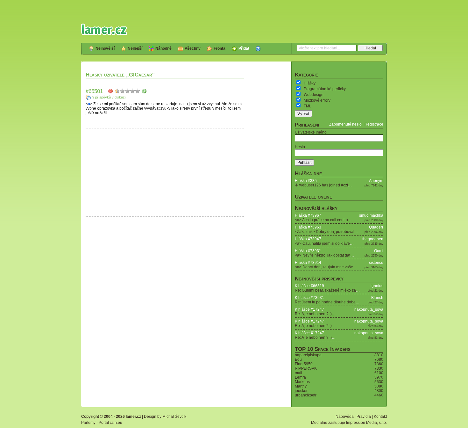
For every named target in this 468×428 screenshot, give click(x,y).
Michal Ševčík (174, 416)
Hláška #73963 (308, 227)
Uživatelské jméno (311, 132)
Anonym (376, 180)
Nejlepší (135, 48)
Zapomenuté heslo (345, 124)
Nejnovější (105, 48)
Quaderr (376, 227)
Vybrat (303, 113)
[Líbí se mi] (144, 91)
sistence (376, 262)
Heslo (300, 147)
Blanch (377, 297)
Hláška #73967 (308, 215)
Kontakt (380, 416)
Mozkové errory (317, 100)
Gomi (378, 251)
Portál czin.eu (110, 422)
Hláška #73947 (308, 239)
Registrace (374, 124)
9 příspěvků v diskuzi (108, 97)
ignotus (377, 286)
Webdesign (313, 94)
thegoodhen (372, 239)
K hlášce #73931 (309, 297)
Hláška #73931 (308, 251)
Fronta (219, 48)
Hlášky (310, 83)
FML (307, 106)
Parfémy (88, 422)
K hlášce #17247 (309, 309)
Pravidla (364, 416)
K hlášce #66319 (309, 286)
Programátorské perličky (325, 89)
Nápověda (345, 416)
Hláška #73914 (308, 262)
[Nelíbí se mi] (110, 91)
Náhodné (163, 48)
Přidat (243, 48)
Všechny (193, 48)
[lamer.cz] (104, 29)
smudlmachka (371, 215)
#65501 (94, 91)
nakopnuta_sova (368, 309)
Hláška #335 (306, 180)
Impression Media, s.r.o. (366, 422)
